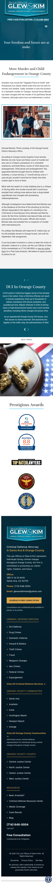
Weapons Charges (18, 660)
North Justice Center (19, 767)
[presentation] (25, 329)
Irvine (11, 710)
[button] (46, 26)
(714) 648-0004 (41, 19)
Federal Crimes (16, 672)
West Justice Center (19, 778)
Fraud (12, 655)
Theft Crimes (15, 649)
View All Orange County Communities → (26, 735)
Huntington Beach (18, 715)
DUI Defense (15, 627)
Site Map (39, 860)
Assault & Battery (17, 643)
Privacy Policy (27, 860)
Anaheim (13, 704)
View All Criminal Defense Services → (26, 684)
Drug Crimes (15, 632)
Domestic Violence (18, 638)
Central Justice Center (20, 761)
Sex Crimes (14, 666)
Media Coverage (17, 806)
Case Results (15, 812)
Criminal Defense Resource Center (26, 801)
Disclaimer (14, 860)
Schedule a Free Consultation (24, 600)
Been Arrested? (16, 795)
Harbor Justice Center (20, 773)
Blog (11, 818)
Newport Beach (16, 721)
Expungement (16, 677)
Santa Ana (14, 698)
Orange (12, 727)
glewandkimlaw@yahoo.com (28, 591)
